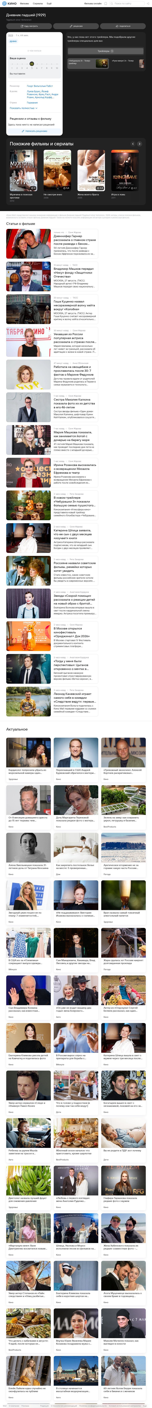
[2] (17, 68)
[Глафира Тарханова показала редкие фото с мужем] (123, 1188)
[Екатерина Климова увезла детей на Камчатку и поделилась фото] (28, 1045)
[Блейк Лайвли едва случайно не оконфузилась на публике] (28, 1378)
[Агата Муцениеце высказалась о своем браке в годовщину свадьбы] (123, 1283)
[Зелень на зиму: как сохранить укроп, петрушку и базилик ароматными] (123, 807)
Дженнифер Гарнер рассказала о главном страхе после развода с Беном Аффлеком (75, 240)
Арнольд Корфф (43, 97)
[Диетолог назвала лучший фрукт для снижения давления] (28, 1188)
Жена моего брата (88, 194)
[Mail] (4, 3)
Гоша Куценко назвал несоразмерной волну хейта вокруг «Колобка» (74, 305)
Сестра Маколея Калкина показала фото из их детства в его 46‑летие (74, 403)
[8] (47, 68)
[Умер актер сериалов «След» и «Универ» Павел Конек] (28, 1093)
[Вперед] (139, 144)
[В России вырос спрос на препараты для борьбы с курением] (76, 1045)
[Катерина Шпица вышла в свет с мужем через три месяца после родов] (123, 1045)
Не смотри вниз (53, 194)
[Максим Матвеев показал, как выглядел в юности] (123, 1330)
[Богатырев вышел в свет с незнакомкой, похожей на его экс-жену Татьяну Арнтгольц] (123, 1093)
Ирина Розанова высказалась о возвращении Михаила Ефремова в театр (75, 468)
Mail (5, 1406)
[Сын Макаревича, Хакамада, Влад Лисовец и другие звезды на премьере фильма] (76, 950)
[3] (22, 68)
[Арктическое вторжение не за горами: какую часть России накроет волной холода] (123, 855)
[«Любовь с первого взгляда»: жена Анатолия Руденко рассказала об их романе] (76, 1188)
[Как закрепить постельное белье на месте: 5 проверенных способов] (76, 855)
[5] (32, 68)
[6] (37, 68)
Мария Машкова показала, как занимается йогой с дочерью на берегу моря (73, 436)
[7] (42, 68)
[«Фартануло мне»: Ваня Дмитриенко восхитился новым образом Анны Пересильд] (28, 1235)
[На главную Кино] (11, 3)
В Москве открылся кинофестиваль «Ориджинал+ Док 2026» (72, 632)
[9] (52, 68)
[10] (57, 68)
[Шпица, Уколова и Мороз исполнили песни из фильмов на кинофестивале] (76, 1235)
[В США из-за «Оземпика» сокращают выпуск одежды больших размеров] (28, 950)
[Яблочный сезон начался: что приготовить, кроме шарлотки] (76, 1140)
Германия (32, 102)
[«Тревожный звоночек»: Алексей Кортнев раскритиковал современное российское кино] (123, 760)
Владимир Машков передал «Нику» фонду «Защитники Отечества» (74, 272)
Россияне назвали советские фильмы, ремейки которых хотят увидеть (75, 567)
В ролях (13, 91)
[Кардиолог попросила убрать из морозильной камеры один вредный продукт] (28, 760)
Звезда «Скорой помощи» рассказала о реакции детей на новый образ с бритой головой (74, 600)
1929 (10, 35)
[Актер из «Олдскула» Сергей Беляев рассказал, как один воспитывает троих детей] (123, 997)
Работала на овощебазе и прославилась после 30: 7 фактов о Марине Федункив (74, 370)
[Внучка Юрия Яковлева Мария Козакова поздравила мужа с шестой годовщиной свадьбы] (76, 1330)
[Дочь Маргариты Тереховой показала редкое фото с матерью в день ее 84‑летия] (76, 807)
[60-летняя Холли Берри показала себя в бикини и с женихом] (123, 1378)
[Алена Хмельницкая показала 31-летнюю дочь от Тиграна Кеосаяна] (28, 855)
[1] (13, 68)
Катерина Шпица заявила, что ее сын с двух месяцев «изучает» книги (73, 534)
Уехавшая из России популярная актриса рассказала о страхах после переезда (74, 338)
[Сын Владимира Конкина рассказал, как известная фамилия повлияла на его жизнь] (28, 997)
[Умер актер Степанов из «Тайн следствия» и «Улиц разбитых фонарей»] (28, 1283)
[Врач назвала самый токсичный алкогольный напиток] (123, 902)
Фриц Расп (44, 94)
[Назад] (133, 144)
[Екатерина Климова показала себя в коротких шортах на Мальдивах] (76, 1283)
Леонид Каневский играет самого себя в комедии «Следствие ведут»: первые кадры (74, 698)
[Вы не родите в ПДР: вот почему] (123, 1140)
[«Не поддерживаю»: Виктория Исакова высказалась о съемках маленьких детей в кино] (76, 902)
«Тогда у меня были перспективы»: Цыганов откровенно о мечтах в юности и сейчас (71, 665)
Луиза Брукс (33, 91)
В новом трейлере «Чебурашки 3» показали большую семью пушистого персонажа (73, 501)
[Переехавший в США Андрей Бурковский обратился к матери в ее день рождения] (76, 760)
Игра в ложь (118, 194)
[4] (27, 68)
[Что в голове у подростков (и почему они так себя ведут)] (76, 1093)
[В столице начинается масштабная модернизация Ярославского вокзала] (76, 1378)
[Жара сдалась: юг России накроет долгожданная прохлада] (123, 950)
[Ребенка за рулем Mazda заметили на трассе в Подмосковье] (28, 1140)
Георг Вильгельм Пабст (40, 86)
